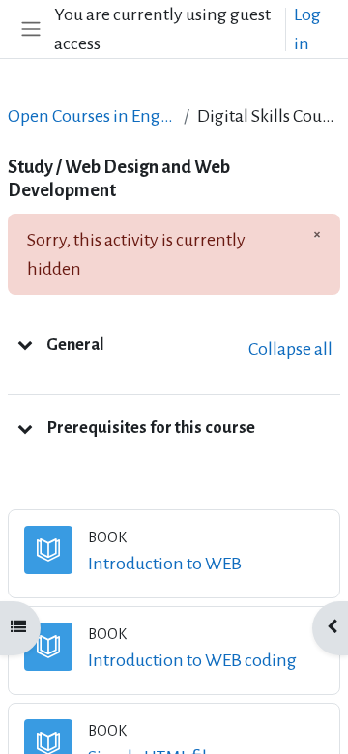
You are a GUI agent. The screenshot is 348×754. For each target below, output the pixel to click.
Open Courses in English (92, 116)
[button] (25, 344)
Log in (307, 29)
